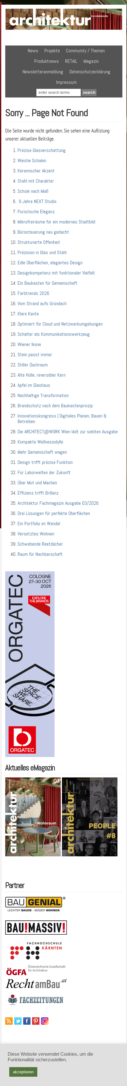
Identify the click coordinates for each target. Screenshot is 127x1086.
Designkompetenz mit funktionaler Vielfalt (56, 273)
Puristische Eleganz (36, 211)
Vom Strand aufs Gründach (42, 303)
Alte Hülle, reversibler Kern (42, 375)
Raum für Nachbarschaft (40, 554)
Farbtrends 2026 (33, 293)
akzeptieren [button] (23, 1072)
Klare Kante (28, 313)
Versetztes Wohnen (36, 533)
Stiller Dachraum (33, 364)
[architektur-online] (64, 28)
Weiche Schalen (32, 160)
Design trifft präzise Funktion (45, 462)
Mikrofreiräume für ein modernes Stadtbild (56, 221)
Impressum (66, 82)
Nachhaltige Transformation (43, 395)
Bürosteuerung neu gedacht (43, 232)
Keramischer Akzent (36, 170)
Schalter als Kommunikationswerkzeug (54, 334)
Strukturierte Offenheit (39, 242)
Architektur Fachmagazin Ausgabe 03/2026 (58, 503)
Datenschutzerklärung (89, 71)
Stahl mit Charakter (36, 181)
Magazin (91, 61)
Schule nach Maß (33, 191)
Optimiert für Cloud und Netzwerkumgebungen (60, 324)
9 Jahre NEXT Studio (37, 201)
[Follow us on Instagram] (44, 1021)
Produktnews (46, 61)
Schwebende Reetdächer (40, 544)
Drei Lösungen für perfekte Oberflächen (54, 513)
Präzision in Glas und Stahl (42, 252)
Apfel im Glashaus (34, 385)
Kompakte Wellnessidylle (40, 442)
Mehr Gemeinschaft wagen (42, 452)
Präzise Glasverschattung (42, 150)
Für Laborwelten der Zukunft (44, 472)
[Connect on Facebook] (27, 1021)
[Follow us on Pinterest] (35, 1021)
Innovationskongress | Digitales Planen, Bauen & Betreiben (62, 419)
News (33, 50)
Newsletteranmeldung (43, 71)
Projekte (52, 50)
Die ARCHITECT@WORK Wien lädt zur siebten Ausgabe (68, 431)
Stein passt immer (35, 354)
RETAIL (71, 61)
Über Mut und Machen (37, 482)
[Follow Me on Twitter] (18, 1021)
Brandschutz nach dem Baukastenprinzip (55, 405)
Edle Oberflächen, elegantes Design (50, 262)
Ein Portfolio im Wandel (39, 523)
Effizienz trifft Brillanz (38, 493)
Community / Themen (85, 50)
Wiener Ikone (29, 344)
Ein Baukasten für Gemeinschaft (47, 283)
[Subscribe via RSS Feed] (9, 1021)
